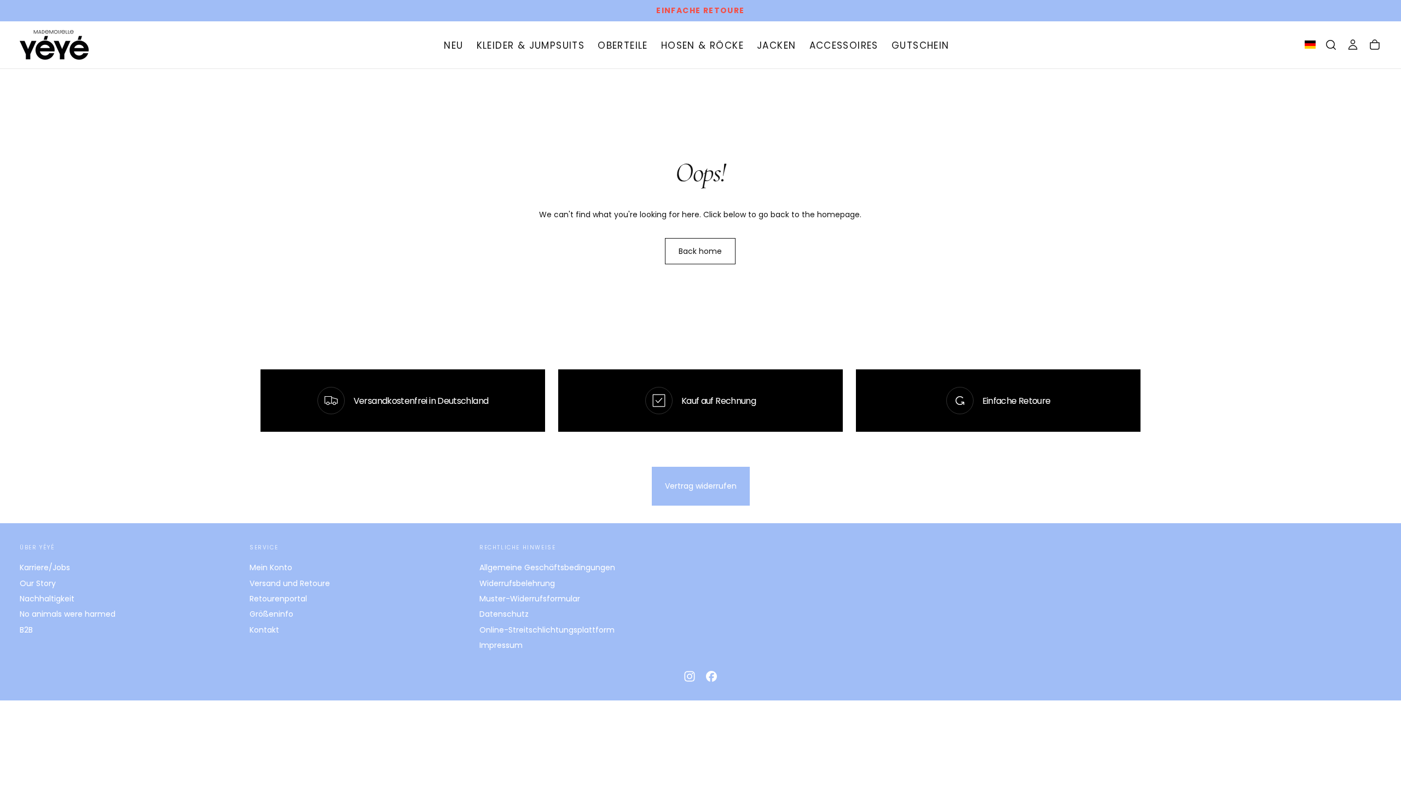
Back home (700, 251)
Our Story (38, 583)
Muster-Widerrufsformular (529, 598)
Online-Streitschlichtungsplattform (547, 629)
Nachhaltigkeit (47, 598)
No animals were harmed (67, 614)
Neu (453, 45)
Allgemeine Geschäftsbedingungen (547, 567)
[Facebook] (711, 676)
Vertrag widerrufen (701, 485)
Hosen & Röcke (702, 45)
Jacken (776, 45)
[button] (1331, 45)
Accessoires (843, 45)
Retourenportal (278, 598)
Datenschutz (504, 614)
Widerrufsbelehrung (517, 583)
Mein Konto (271, 567)
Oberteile (623, 45)
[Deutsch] (1310, 44)
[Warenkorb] (1374, 45)
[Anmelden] (1352, 45)
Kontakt (264, 629)
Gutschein (920, 45)
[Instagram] (689, 676)
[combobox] (1310, 44)
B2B (26, 629)
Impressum (501, 645)
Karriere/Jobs (45, 567)
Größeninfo (271, 614)
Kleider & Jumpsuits (531, 45)
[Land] (1310, 45)
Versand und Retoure (290, 583)
